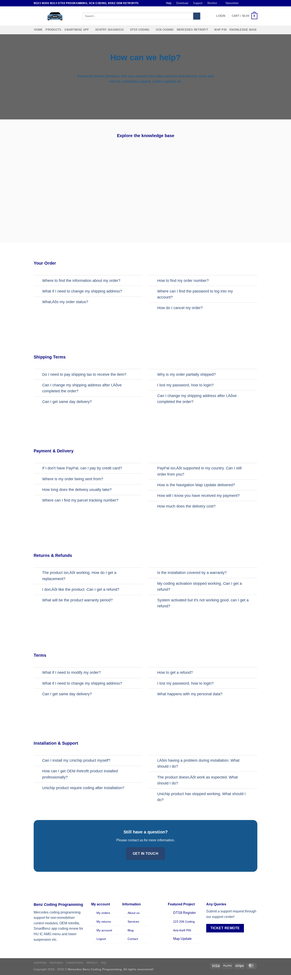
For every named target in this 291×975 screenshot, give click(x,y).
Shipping (40, 962)
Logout (101, 939)
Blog (131, 930)
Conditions (74, 962)
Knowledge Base (243, 29)
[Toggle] (38, 280)
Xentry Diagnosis (109, 29)
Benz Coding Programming (58, 904)
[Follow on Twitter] (251, 3)
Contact (133, 939)
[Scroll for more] (145, 109)
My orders (103, 913)
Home (38, 29)
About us (134, 913)
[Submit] (196, 16)
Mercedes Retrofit (192, 29)
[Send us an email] (255, 3)
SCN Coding (165, 29)
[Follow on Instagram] (247, 3)
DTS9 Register (184, 913)
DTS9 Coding (140, 29)
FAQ (103, 962)
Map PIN (220, 29)
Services (133, 921)
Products (53, 29)
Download (182, 3)
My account (104, 930)
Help (168, 3)
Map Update (182, 939)
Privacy (92, 962)
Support (198, 3)
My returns (104, 921)
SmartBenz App (76, 29)
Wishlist (212, 3)
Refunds (56, 962)
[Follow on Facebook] (243, 3)
